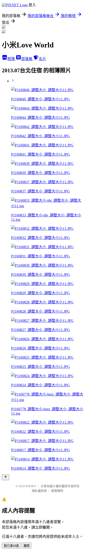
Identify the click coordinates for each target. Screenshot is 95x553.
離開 (27, 545)
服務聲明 (57, 490)
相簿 (11, 59)
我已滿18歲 (11, 545)
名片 (42, 59)
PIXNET (31, 486)
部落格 (27, 59)
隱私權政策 (39, 490)
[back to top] (5, 477)
